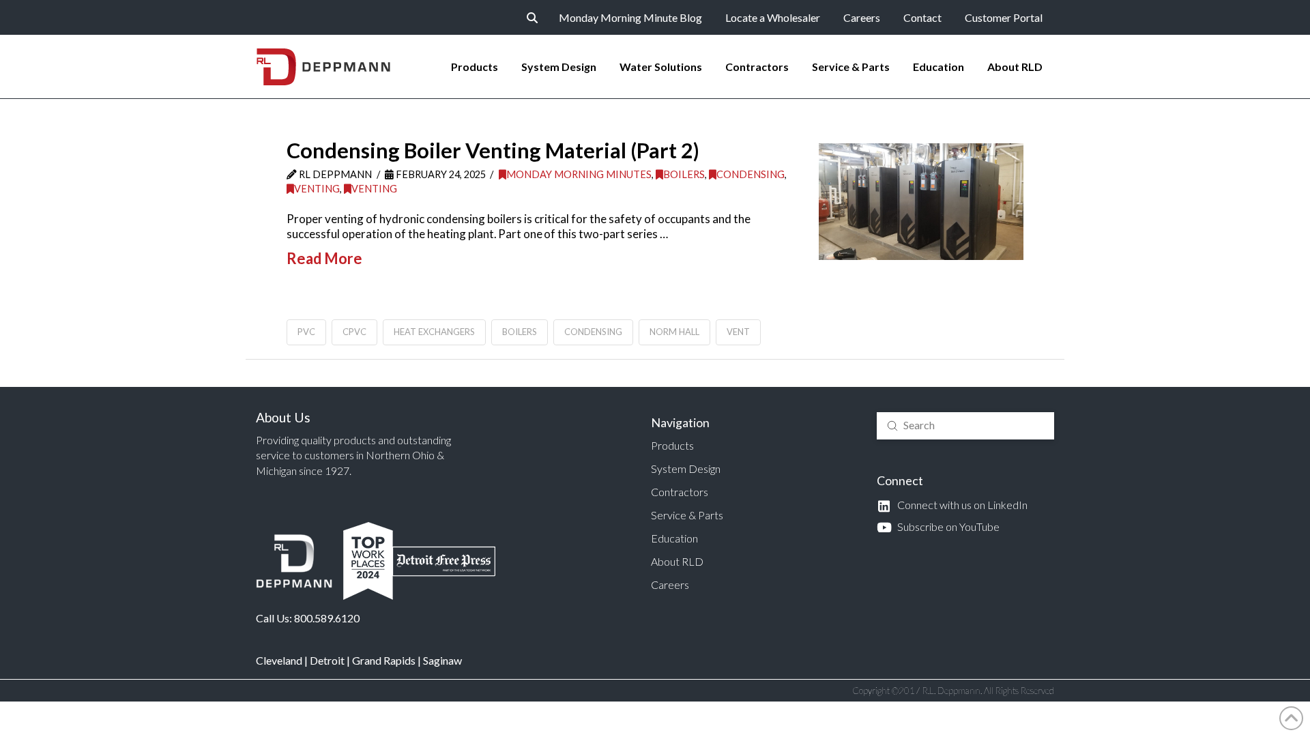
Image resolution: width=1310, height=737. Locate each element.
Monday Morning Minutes (579, 174)
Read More (324, 258)
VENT (738, 331)
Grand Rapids (384, 660)
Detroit (327, 660)
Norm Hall (674, 331)
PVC (306, 331)
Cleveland (279, 660)
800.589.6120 (327, 617)
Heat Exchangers (434, 331)
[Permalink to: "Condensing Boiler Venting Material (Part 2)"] (921, 201)
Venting (317, 188)
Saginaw (442, 660)
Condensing (750, 174)
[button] (532, 18)
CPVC (354, 331)
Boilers (684, 174)
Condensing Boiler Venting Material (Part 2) (493, 150)
